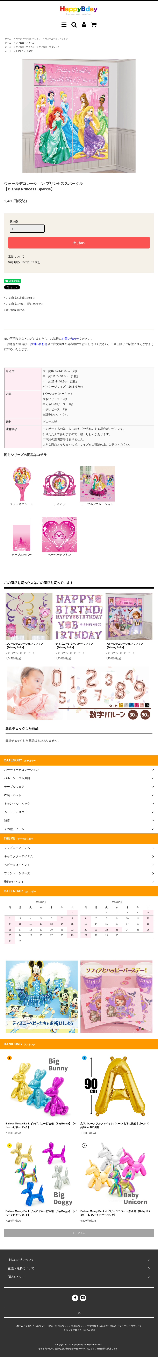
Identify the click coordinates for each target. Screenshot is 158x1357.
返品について (16, 256)
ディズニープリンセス (49, 47)
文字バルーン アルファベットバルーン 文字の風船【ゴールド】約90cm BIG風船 (115, 1125)
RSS (84, 1330)
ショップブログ (71, 1330)
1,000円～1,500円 (24, 51)
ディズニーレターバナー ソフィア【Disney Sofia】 (74, 645)
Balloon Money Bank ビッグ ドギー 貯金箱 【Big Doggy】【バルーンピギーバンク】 (41, 1213)
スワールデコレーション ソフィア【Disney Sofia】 (24, 645)
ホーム (8, 39)
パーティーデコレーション (28, 39)
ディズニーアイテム (25, 43)
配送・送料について (59, 1326)
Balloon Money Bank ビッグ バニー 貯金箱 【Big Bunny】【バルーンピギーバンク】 (41, 1125)
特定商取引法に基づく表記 (24, 262)
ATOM (91, 1330)
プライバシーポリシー (128, 1326)
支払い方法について (36, 1326)
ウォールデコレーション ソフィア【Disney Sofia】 (124, 645)
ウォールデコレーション (56, 39)
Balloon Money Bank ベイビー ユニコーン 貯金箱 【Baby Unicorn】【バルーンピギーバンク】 (115, 1213)
